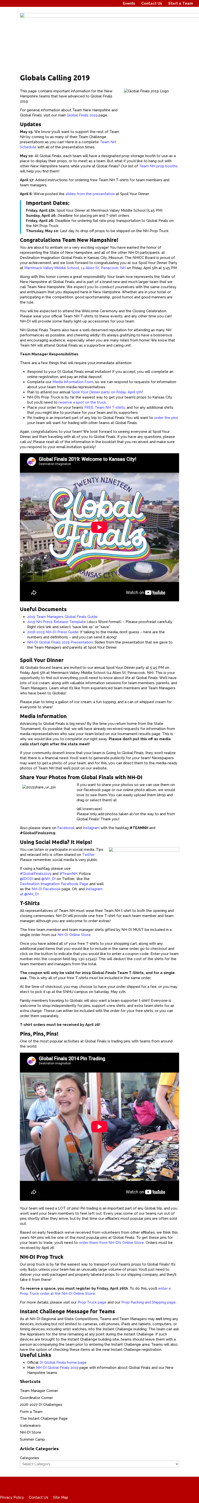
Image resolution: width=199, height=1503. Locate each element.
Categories (29, 1458)
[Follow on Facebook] (94, 3)
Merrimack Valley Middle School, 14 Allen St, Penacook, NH (75, 268)
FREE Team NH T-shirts (104, 407)
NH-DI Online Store (74, 935)
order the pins (166, 418)
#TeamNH (68, 873)
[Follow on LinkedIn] (113, 3)
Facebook (66, 828)
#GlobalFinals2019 (35, 873)
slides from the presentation (90, 194)
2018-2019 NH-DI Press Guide (52, 632)
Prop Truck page (92, 1302)
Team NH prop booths (158, 166)
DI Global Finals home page (63, 1362)
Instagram (91, 828)
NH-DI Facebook (46, 889)
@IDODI (26, 879)
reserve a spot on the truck (82, 402)
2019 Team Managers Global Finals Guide (62, 616)
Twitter (88, 854)
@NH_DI (48, 879)
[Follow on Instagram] (104, 3)
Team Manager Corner (39, 1391)
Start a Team (180, 3)
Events (129, 3)
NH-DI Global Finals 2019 (57, 1367)
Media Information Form (72, 382)
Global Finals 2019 (82, 115)
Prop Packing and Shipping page (148, 1302)
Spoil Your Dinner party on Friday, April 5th (106, 392)
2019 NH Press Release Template (56, 622)
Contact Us (151, 3)
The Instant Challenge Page (44, 1418)
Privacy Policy (12, 1497)
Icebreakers (30, 1425)
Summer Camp (32, 1439)
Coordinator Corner (36, 1398)
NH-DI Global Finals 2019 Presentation (60, 642)
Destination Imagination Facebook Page (54, 884)
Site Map (60, 1497)
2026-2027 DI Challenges (41, 1404)
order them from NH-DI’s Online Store (111, 1242)
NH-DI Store (30, 1432)
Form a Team (31, 1411)
